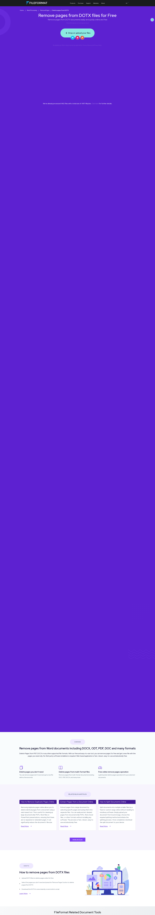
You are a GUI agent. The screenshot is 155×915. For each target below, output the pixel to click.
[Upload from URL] (82, 38)
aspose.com (75, 23)
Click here (95, 103)
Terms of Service (87, 45)
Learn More (23, 893)
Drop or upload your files (79, 33)
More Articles (78, 839)
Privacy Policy (98, 45)
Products (72, 3)
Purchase (80, 3)
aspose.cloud (85, 23)
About (103, 3)
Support (88, 3)
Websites (96, 3)
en (126, 3)
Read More (25, 826)
